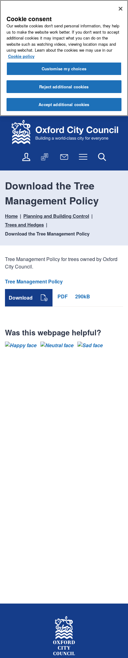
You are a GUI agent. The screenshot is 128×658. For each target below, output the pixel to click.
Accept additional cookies (64, 104)
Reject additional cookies (64, 87)
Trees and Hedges (24, 224)
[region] (64, 58)
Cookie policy (21, 56)
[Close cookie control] (120, 9)
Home (11, 215)
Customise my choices (64, 69)
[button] (21, 345)
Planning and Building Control (56, 215)
